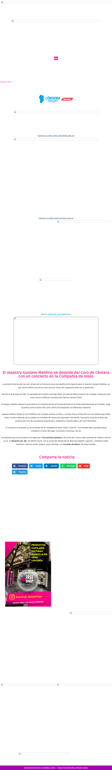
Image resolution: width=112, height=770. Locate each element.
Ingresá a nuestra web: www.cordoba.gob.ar (56, 314)
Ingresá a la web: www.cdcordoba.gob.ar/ (56, 135)
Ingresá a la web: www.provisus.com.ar (56, 218)
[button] (56, 58)
